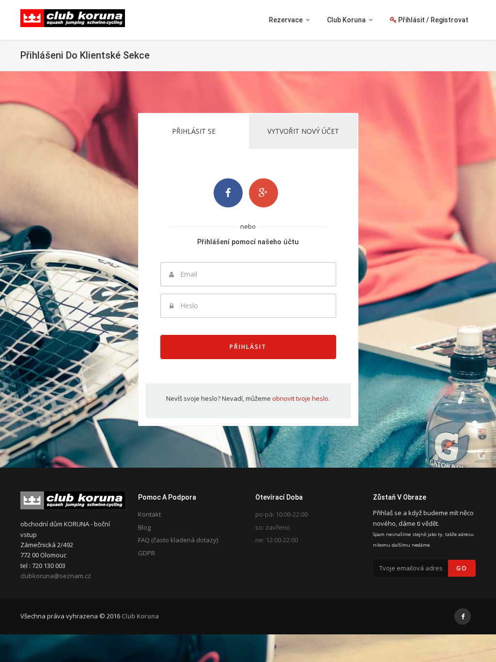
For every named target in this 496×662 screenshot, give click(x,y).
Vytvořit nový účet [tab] (303, 131)
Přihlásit (248, 347)
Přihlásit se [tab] (194, 131)
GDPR (146, 553)
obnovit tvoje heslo (300, 398)
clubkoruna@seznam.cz (55, 575)
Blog (144, 527)
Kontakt (149, 514)
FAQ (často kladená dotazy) (178, 540)
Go (461, 568)
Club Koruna (140, 616)
